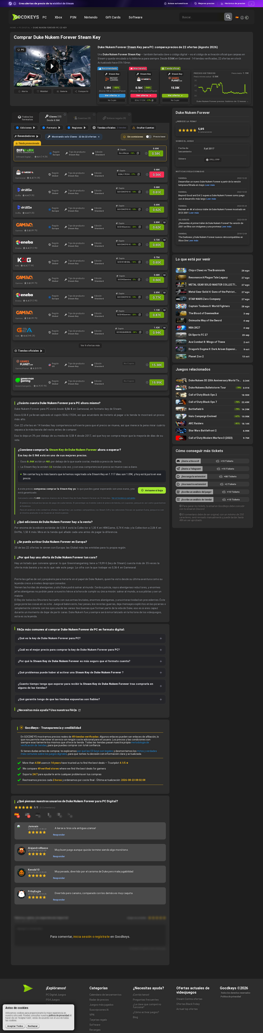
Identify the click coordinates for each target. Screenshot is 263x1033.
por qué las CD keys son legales (95, 751)
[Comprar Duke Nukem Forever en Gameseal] (31, 172)
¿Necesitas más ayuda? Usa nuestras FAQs (47, 710)
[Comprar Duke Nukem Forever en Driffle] (31, 189)
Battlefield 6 (212, 409)
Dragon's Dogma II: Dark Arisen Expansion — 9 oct (212, 349)
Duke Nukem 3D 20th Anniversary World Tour (212, 380)
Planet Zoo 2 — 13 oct (212, 356)
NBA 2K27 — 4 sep (212, 327)
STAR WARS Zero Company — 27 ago (212, 299)
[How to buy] (164, 222)
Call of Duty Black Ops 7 (212, 402)
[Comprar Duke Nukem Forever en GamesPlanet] (31, 362)
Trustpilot (118, 762)
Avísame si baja (154, 490)
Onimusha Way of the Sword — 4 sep (212, 320)
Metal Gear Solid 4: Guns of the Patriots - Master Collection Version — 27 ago (212, 291)
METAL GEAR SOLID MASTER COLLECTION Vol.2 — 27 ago (212, 284)
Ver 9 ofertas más (90, 345)
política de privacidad (59, 1015)
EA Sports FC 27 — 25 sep (212, 334)
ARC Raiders (212, 423)
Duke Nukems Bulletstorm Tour (212, 387)
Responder (59, 834)
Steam (131, 47)
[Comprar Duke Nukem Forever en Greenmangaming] (31, 380)
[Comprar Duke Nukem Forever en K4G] (31, 260)
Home (13, 27)
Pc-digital (24, 27)
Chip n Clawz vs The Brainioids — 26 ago (212, 270)
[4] (16, 814)
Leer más (210, 185)
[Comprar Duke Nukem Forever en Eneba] (31, 242)
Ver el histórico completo (123, 498)
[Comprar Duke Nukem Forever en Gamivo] (31, 277)
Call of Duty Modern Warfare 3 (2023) (212, 437)
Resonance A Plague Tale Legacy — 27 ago (212, 277)
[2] (27, 814)
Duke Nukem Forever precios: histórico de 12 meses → (223, 101)
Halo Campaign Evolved (212, 416)
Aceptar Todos (15, 1026)
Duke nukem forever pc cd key (50, 27)
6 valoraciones (205, 132)
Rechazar (33, 1026)
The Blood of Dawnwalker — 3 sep (212, 313)
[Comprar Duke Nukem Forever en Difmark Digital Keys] (32, 151)
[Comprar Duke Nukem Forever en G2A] (31, 330)
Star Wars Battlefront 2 (212, 430)
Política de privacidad (231, 996)
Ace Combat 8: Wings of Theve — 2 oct (212, 342)
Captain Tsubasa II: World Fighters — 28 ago (212, 306)
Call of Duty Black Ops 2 (212, 394)
